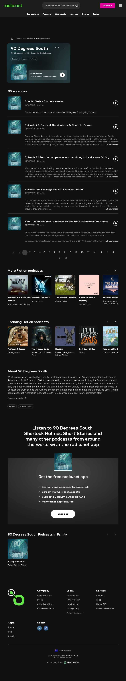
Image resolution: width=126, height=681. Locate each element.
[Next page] (59, 257)
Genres (85, 14)
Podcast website (15, 398)
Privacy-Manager (75, 613)
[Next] (115, 269)
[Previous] (107, 269)
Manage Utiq (73, 609)
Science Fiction (29, 59)
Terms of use (73, 596)
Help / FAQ (101, 604)
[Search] (77, 5)
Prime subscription (105, 609)
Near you (74, 14)
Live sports (60, 14)
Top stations (33, 14)
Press (40, 600)
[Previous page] (19, 252)
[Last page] (66, 257)
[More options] (65, 48)
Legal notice (72, 604)
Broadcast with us (45, 609)
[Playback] (62, 75)
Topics (96, 14)
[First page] (13, 252)
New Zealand (64, 651)
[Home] (12, 38)
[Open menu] (120, 5)
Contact (100, 596)
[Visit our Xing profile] (46, 628)
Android (11, 636)
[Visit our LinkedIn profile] (39, 628)
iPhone (11, 627)
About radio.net (44, 596)
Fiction (15, 59)
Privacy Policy (73, 600)
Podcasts (46, 14)
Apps (98, 600)
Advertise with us (45, 604)
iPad (10, 632)
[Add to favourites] (57, 48)
